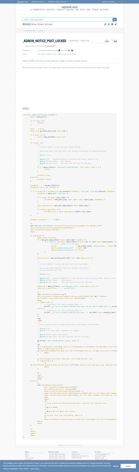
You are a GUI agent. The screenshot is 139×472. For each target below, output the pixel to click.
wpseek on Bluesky (109, 2)
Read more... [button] (35, 468)
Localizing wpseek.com (102, 454)
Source (41, 30)
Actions (41, 24)
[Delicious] (116, 24)
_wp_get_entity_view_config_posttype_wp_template (57, 460)
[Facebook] (112, 24)
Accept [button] (128, 466)
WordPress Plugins (37, 2)
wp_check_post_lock (88, 67)
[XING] (105, 24)
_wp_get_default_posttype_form (57, 454)
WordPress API (76, 458)
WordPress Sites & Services (57, 2)
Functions (27, 24)
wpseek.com (22, 1)
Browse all (28, 460)
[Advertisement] (69, 87)
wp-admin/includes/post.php (48, 50)
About (27, 454)
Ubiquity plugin (99, 458)
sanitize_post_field (103, 67)
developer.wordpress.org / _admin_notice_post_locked (57, 54)
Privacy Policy (29, 458)
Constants (49, 24)
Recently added (53, 452)
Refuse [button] (115, 466)
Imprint (27, 456)
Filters (35, 24)
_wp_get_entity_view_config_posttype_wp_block (57, 458)
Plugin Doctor (76, 454)
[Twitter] (109, 24)
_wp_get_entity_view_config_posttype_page (57, 456)
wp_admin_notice (42, 67)
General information (30, 30)
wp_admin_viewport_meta (71, 67)
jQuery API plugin (100, 456)
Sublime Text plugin (101, 460)
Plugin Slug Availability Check (81, 456)
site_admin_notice (55, 67)
